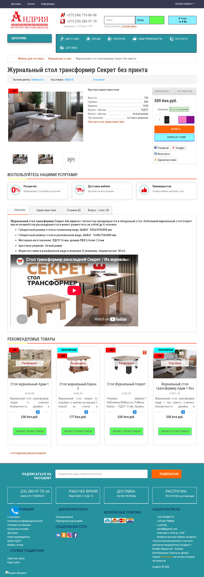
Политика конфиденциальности (25, 520)
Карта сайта (13, 562)
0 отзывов (99, 79)
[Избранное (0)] (165, 3)
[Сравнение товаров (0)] (157, 3)
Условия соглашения (19, 524)
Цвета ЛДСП (72, 38)
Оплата (31, 4)
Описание (20, 209)
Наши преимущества (150, 38)
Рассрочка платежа (17, 528)
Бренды (96, 38)
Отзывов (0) (74, 210)
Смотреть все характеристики (106, 121)
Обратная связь (16, 558)
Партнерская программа (69, 520)
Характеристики (46, 210)
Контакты (181, 38)
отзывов (190, 556)
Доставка (16, 4)
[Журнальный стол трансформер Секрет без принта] (45, 116)
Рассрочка (119, 38)
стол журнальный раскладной (28, 453)
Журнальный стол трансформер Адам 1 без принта (165, 91)
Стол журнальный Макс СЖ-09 (187, 91)
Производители (64, 516)
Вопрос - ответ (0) (98, 210)
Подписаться (169, 474)
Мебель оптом (15, 544)
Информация (48, 4)
